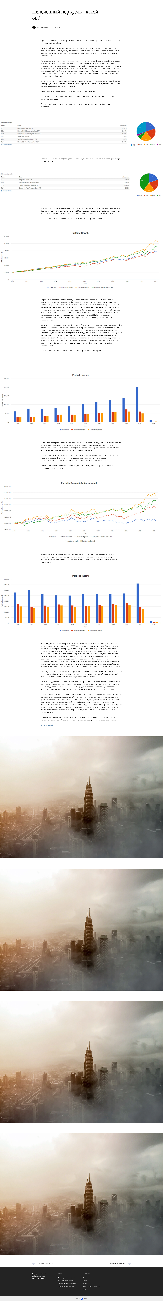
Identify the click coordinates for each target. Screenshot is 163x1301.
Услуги (22, 3)
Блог (59, 3)
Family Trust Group (8, 3)
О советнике (87, 1278)
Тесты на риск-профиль (46, 3)
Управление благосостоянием (67, 1283)
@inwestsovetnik (48, 725)
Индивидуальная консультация (67, 1278)
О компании (31, 3)
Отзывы (85, 1281)
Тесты (85, 1283)
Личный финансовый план (66, 1281)
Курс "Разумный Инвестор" (91, 1286)
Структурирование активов (66, 1286)
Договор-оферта (38, 1278)
